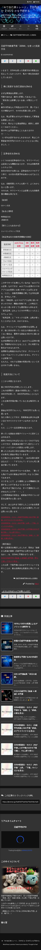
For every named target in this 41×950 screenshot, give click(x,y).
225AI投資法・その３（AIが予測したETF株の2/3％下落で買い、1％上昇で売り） (25, 748)
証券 (19, 246)
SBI (27, 243)
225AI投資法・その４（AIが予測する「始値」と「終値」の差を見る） (26, 710)
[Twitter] (5, 61)
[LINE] (36, 61)
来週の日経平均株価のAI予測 (26, 641)
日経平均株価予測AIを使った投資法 (24, 35)
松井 (37, 243)
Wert (37, 584)
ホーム (5, 35)
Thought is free (32, 944)
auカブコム (19, 243)
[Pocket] (28, 61)
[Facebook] (12, 61)
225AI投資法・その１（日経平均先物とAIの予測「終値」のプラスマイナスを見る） (26, 728)
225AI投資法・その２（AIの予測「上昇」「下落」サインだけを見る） (26, 767)
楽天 (32, 243)
